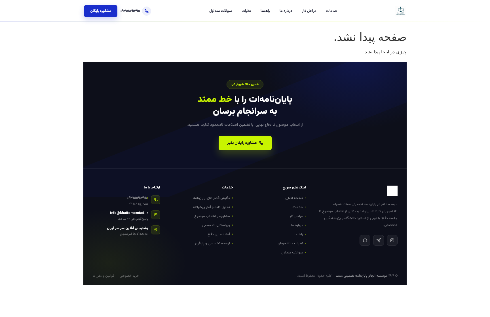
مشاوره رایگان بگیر (242, 143)
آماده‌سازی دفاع (219, 234)
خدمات (331, 11)
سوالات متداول (220, 11)
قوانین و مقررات (103, 275)
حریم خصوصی (129, 275)
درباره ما (286, 11)
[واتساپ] (365, 240)
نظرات (246, 11)
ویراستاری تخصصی (216, 225)
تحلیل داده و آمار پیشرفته (211, 207)
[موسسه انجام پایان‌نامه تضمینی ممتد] (400, 11)
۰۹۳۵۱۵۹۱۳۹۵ (130, 11)
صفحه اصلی (294, 198)
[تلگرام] (378, 240)
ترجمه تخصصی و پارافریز (212, 243)
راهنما (265, 11)
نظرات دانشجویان (290, 243)
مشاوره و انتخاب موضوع (212, 216)
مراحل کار (309, 11)
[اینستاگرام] (392, 240)
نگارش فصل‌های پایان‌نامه (211, 198)
